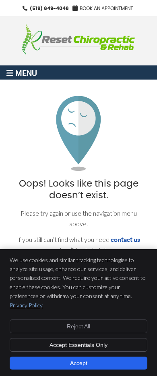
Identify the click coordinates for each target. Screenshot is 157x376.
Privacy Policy (26, 305)
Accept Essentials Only (78, 345)
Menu (26, 73)
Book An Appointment (106, 8)
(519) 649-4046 (49, 8)
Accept (78, 363)
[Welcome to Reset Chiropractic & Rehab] (78, 52)
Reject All (78, 326)
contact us (125, 239)
